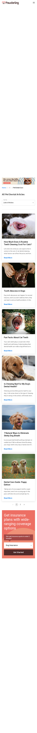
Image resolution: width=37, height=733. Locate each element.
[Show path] (9, 188)
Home (4, 188)
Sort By (5, 200)
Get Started (18, 552)
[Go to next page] (24, 504)
